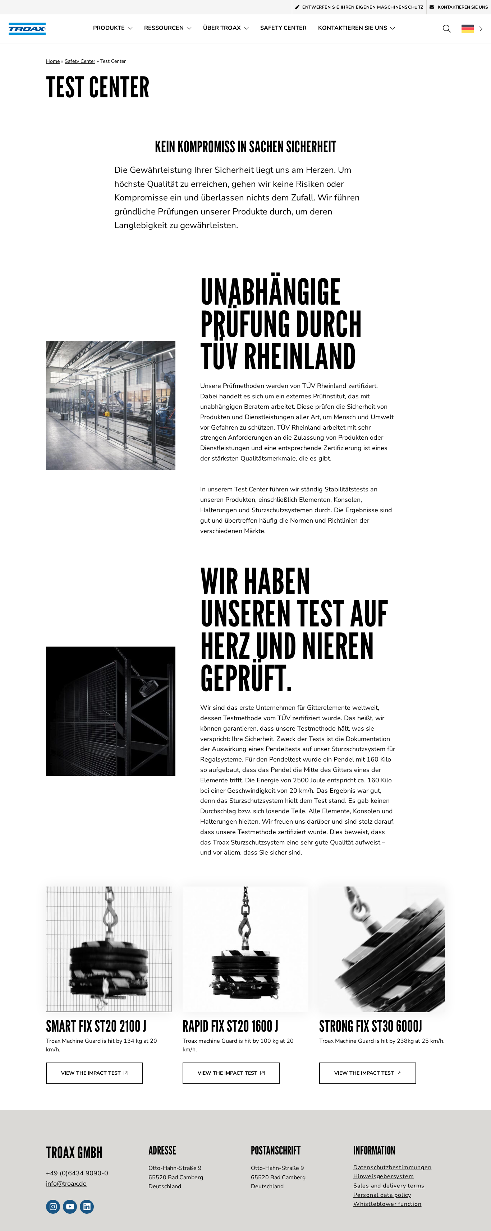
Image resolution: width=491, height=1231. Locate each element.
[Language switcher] (472, 29)
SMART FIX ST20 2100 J (96, 1025)
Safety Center (283, 28)
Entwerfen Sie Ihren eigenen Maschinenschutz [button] (362, 7)
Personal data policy (382, 1195)
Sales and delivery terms (389, 1186)
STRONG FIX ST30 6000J (370, 1025)
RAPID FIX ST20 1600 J (230, 1025)
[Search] (447, 29)
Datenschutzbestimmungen (392, 1167)
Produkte (109, 28)
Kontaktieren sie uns (352, 28)
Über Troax (222, 28)
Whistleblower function (387, 1204)
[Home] (29, 28)
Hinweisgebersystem (383, 1176)
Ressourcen (164, 28)
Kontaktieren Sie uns (462, 7)
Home (53, 61)
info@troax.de (66, 1183)
